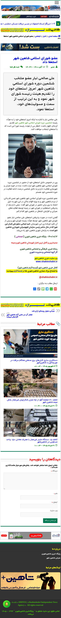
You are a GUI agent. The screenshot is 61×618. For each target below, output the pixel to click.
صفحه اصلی (53, 36)
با (54, 23)
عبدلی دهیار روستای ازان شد (43, 310)
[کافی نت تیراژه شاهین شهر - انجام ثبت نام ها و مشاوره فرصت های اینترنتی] (30, 30)
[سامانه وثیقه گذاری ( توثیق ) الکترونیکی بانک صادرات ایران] (30, 47)
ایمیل (54, 502)
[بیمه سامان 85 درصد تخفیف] (30, 536)
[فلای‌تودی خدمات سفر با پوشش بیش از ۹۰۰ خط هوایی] (31, 17)
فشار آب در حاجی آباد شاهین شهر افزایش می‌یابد (19, 315)
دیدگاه (54, 471)
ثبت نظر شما (14, 67)
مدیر (52, 67)
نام (55, 494)
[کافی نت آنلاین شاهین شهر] (30, 306)
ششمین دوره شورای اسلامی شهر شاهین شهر (33, 123)
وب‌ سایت (53, 511)
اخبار (44, 36)
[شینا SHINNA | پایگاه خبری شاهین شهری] (30, 8)
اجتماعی (38, 36)
